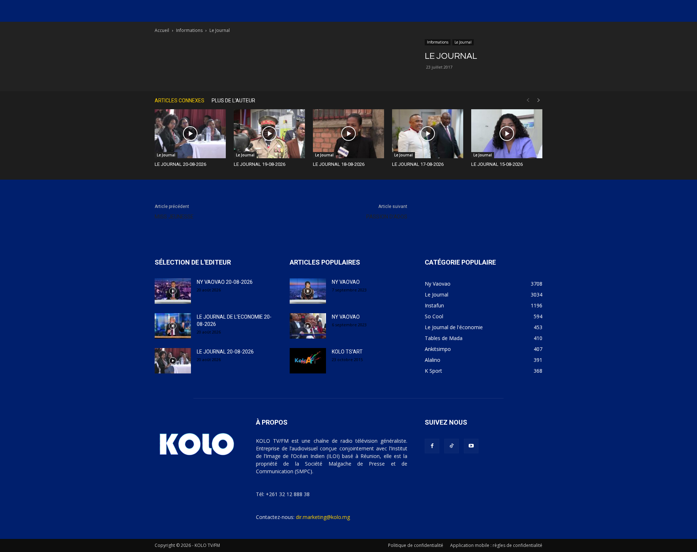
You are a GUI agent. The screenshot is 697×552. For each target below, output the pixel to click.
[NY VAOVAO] (308, 291)
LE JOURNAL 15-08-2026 (497, 164)
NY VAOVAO (346, 282)
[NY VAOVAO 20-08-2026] (173, 291)
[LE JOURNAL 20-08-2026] (190, 133)
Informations (189, 30)
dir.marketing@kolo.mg (323, 517)
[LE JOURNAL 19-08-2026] (269, 133)
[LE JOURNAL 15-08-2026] (506, 133)
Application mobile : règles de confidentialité (496, 545)
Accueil (162, 30)
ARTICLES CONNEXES (179, 100)
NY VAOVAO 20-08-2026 (225, 282)
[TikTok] (451, 446)
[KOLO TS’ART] (308, 360)
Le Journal (463, 42)
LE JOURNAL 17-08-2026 (418, 164)
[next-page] (538, 100)
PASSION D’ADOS (386, 216)
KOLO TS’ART (347, 352)
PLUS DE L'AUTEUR (233, 100)
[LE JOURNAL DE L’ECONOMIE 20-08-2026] (173, 326)
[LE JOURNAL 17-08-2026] (427, 133)
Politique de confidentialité (415, 545)
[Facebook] (432, 446)
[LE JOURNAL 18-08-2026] (348, 133)
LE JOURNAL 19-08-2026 (259, 164)
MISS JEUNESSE (174, 216)
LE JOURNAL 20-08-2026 (180, 164)
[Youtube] (471, 446)
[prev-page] (527, 100)
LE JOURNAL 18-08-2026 (338, 164)
